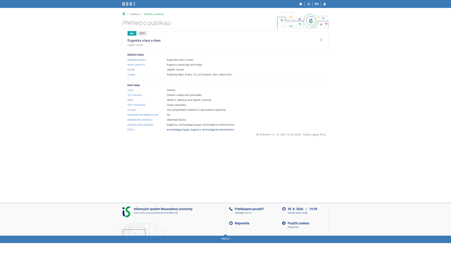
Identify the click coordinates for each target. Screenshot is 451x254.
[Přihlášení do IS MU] (325, 4)
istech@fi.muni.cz (243, 213)
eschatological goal (178, 129)
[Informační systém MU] (123, 13)
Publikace (135, 14)
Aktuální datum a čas (297, 213)
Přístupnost (293, 227)
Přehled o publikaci (154, 14)
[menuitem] (320, 40)
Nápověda (242, 223)
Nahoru (225, 238)
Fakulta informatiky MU (167, 213)
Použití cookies (298, 223)
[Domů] (301, 4)
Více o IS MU (139, 213)
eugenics (195, 129)
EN (317, 4)
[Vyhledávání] (309, 4)
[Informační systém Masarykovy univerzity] (128, 4)
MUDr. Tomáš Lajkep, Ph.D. (310, 134)
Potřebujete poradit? (249, 209)
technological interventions (218, 129)
